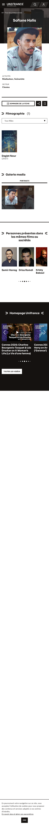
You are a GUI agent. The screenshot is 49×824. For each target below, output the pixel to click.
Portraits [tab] (24, 181)
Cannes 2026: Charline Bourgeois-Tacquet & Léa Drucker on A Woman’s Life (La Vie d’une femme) (16, 349)
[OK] (24, 820)
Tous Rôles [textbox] (9, 121)
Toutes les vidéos (12, 371)
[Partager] (38, 103)
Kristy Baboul (40, 271)
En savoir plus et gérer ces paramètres (18, 814)
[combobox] (24, 120)
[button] (31, 189)
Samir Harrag (9, 270)
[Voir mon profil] (44, 4)
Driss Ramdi (26, 270)
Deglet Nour (9, 155)
